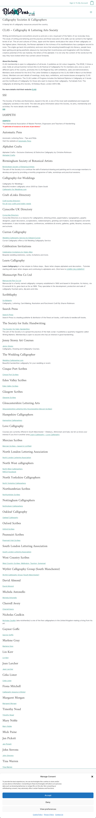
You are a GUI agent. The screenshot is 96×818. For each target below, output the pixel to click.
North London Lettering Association (16, 458)
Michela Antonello (9, 598)
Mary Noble (7, 726)
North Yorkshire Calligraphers (14, 483)
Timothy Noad (8, 715)
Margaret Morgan (9, 703)
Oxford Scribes (8, 529)
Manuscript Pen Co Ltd (11, 281)
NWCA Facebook (9, 472)
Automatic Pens (24, 141)
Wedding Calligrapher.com (12, 360)
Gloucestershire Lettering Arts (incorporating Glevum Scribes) (27, 409)
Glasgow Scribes (9, 398)
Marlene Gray (7, 646)
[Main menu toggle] (91, 12)
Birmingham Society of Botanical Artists (18, 167)
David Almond (8, 586)
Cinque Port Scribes (10, 375)
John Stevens (8, 755)
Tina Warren (7, 767)
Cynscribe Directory (10, 215)
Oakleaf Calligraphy (10, 518)
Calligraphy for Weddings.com (14, 189)
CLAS (34, 89)
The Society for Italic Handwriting (16, 329)
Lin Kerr (5, 658)
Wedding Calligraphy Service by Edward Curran (21, 238)
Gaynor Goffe (7, 635)
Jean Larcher (7, 669)
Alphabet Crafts (8, 155)
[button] (92, 776)
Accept (48, 795)
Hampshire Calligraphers (12, 420)
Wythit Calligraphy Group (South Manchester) (20, 575)
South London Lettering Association (16, 552)
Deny (48, 802)
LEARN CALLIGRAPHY (75, 269)
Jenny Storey (7, 346)
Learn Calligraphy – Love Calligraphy (45, 435)
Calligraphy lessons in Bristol (13, 692)
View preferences (48, 809)
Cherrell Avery (8, 609)
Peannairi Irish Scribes (11, 540)
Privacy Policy (49, 815)
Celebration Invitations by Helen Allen (17, 252)
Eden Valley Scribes (10, 386)
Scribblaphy (7, 300)
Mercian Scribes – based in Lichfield (16, 446)
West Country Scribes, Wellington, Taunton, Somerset (24, 563)
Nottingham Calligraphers (12, 506)
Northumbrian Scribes (11, 495)
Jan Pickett (7, 744)
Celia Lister (7, 681)
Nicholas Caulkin (9, 620)
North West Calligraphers (12, 469)
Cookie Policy (38, 815)
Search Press (7, 315)
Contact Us (59, 815)
